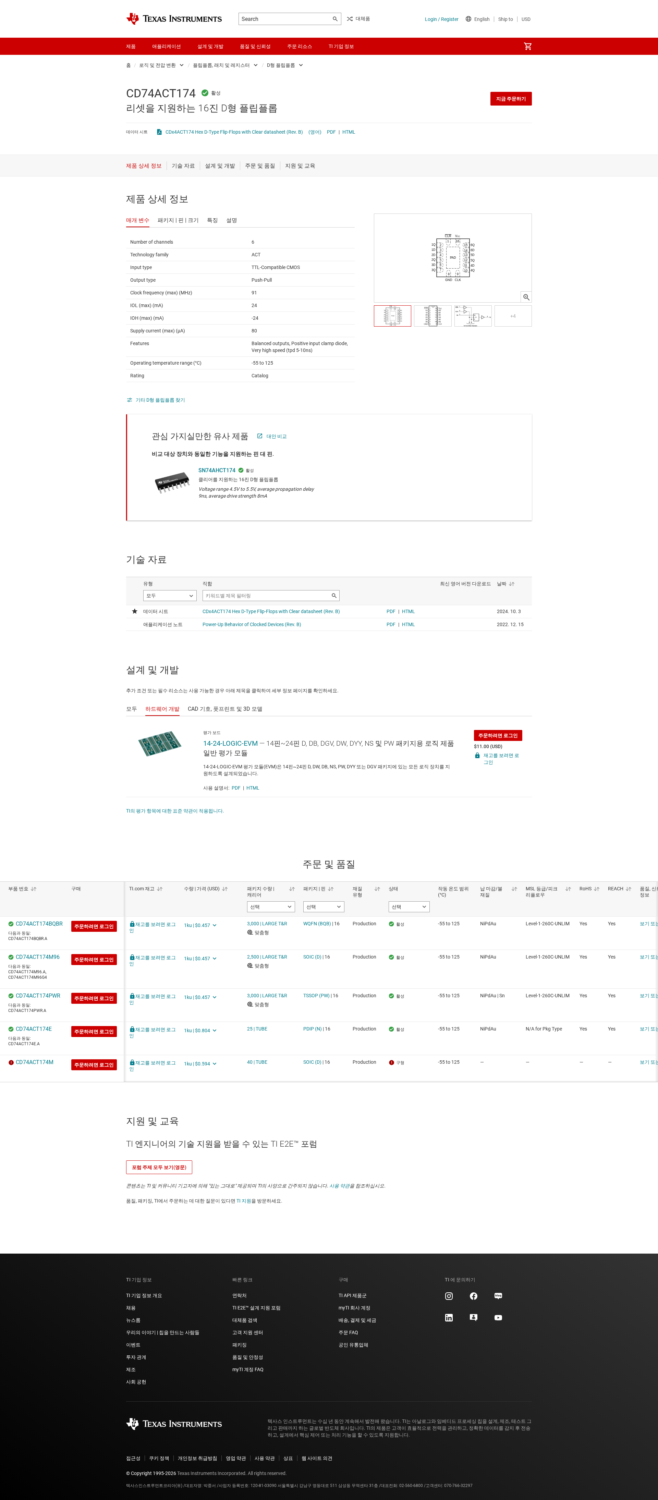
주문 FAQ (348, 1332)
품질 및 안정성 (247, 1357)
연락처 (239, 1295)
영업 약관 (236, 1458)
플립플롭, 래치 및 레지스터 (221, 65)
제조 (131, 1369)
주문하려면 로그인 (498, 735)
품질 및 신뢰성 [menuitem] (255, 46)
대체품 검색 (244, 1320)
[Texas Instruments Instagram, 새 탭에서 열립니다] (449, 1298)
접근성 (133, 1458)
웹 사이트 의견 (317, 1458)
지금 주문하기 (511, 98)
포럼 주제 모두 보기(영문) (159, 1167)
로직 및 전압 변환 (157, 65)
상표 (288, 1458)
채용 (131, 1307)
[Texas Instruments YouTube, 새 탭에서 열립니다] (498, 1320)
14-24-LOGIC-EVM (230, 743)
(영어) (314, 132)
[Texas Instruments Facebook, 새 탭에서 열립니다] (474, 1298)
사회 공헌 (136, 1382)
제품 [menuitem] (131, 46)
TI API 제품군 (353, 1295)
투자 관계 (136, 1357)
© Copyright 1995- (151, 1473)
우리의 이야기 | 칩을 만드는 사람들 (162, 1332)
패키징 (239, 1344)
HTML (348, 132)
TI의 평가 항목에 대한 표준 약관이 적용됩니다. (175, 811)
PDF (331, 132)
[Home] (174, 19)
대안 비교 (277, 436)
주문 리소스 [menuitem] (299, 46)
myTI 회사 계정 (354, 1307)
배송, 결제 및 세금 (357, 1320)
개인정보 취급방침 (197, 1458)
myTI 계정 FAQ (248, 1369)
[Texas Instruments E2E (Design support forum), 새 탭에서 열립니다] (474, 1320)
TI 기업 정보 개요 (144, 1295)
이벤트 (133, 1344)
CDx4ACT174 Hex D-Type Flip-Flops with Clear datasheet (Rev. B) (234, 132)
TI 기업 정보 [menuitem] (341, 46)
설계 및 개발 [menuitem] (210, 46)
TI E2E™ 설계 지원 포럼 (256, 1307)
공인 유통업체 (353, 1344)
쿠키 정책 (159, 1458)
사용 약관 (339, 1185)
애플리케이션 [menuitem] (166, 46)
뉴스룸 (133, 1320)
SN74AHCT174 (216, 470)
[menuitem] (527, 46)
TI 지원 (243, 1201)
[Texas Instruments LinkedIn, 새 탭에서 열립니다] (449, 1320)
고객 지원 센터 (247, 1332)
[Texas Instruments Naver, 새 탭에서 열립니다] (498, 1298)
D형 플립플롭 (281, 65)
